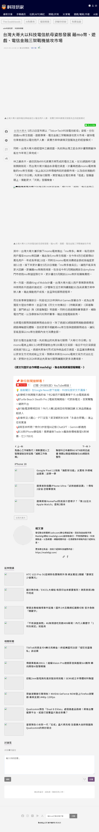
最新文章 (8, 14)
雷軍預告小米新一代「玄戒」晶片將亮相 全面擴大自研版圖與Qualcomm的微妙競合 (59, 726)
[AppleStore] (42, 815)
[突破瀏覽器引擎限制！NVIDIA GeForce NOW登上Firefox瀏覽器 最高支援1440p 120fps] (14, 698)
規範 (8, 779)
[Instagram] (27, 815)
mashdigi (46, 367)
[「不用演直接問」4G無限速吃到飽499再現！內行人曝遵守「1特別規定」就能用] (14, 627)
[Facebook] (22, 815)
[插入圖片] (84, 779)
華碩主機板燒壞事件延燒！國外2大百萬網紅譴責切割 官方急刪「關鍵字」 (60, 609)
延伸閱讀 (9, 568)
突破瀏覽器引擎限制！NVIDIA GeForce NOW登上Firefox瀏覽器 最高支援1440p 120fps (60, 695)
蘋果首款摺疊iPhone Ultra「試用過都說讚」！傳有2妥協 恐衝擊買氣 (65, 487)
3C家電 (66, 14)
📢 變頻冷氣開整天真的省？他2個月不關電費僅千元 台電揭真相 (52, 394)
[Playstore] (37, 815)
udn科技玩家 (8, 28)
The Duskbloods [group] (11, 21)
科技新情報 (19, 28)
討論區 (8, 742)
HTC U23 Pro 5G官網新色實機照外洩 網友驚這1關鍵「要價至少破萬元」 (60, 576)
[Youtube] (89, 6)
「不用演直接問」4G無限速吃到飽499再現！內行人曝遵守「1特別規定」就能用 (60, 624)
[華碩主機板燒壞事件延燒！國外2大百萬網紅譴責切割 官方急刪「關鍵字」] (14, 612)
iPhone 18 (21, 464)
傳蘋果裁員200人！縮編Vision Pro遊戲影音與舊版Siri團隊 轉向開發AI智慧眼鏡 (59, 664)
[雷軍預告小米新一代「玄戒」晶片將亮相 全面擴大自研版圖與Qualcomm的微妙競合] (14, 729)
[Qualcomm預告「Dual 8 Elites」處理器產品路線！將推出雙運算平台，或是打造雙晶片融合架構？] (14, 714)
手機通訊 (21, 14)
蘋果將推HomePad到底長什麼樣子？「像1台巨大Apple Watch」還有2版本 (64, 503)
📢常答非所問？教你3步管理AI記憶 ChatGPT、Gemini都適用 (51, 427)
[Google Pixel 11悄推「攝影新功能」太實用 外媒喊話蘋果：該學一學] (24, 475)
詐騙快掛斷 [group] (60, 21)
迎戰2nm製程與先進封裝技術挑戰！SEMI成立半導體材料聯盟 (60, 678)
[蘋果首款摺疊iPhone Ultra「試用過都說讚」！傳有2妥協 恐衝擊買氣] (24, 490)
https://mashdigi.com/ (46, 552)
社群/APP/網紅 (37, 14)
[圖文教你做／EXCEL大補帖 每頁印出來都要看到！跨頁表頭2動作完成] (14, 594)
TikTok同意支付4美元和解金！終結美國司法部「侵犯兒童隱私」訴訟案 (59, 649)
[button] (92, 6)
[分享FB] (6, 131)
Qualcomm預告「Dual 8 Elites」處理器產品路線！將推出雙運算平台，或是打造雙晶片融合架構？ (59, 711)
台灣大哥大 (20, 517)
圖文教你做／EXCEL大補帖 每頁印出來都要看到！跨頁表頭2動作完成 (60, 591)
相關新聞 (9, 641)
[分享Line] (6, 140)
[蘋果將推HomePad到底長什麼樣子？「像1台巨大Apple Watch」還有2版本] (24, 506)
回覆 (91, 779)
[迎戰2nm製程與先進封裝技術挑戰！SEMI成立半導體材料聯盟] (14, 683)
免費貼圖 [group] (76, 21)
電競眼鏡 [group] (44, 21)
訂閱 (73, 816)
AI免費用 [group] (30, 21)
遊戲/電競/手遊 (82, 14)
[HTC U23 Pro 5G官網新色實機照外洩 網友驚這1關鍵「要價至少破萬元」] (14, 579)
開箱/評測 (54, 14)
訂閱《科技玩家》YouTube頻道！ (52, 385)
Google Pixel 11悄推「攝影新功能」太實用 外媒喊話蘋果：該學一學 (64, 472)
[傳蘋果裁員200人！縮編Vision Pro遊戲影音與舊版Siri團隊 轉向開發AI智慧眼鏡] (14, 667)
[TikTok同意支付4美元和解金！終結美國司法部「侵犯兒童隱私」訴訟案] (14, 652)
